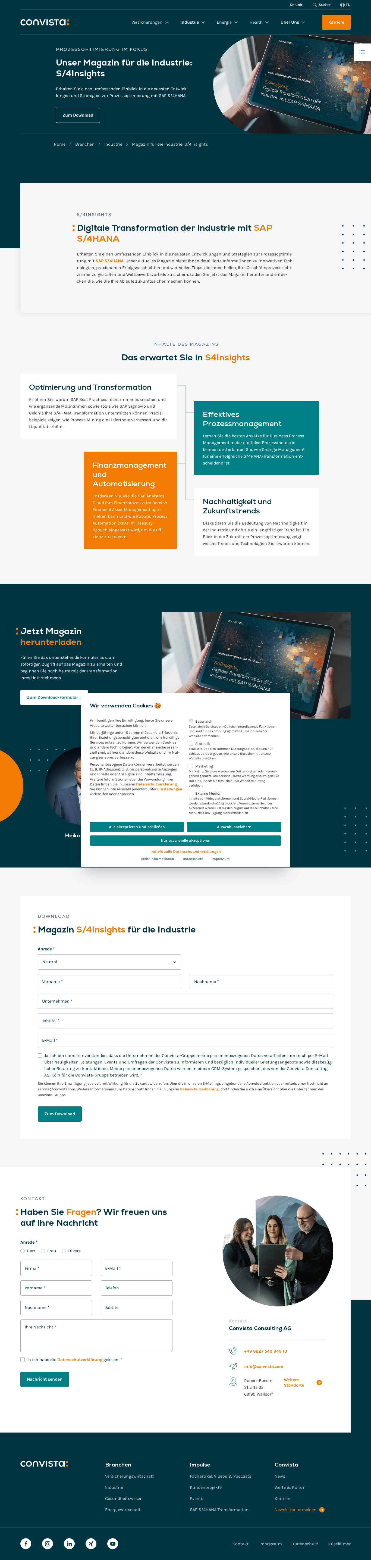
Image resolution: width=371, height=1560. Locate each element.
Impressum (221, 859)
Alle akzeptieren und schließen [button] (137, 827)
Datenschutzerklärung (156, 784)
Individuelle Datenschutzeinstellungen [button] (185, 851)
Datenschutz (193, 859)
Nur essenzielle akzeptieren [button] (185, 840)
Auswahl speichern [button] (234, 827)
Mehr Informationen (157, 859)
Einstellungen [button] (169, 789)
